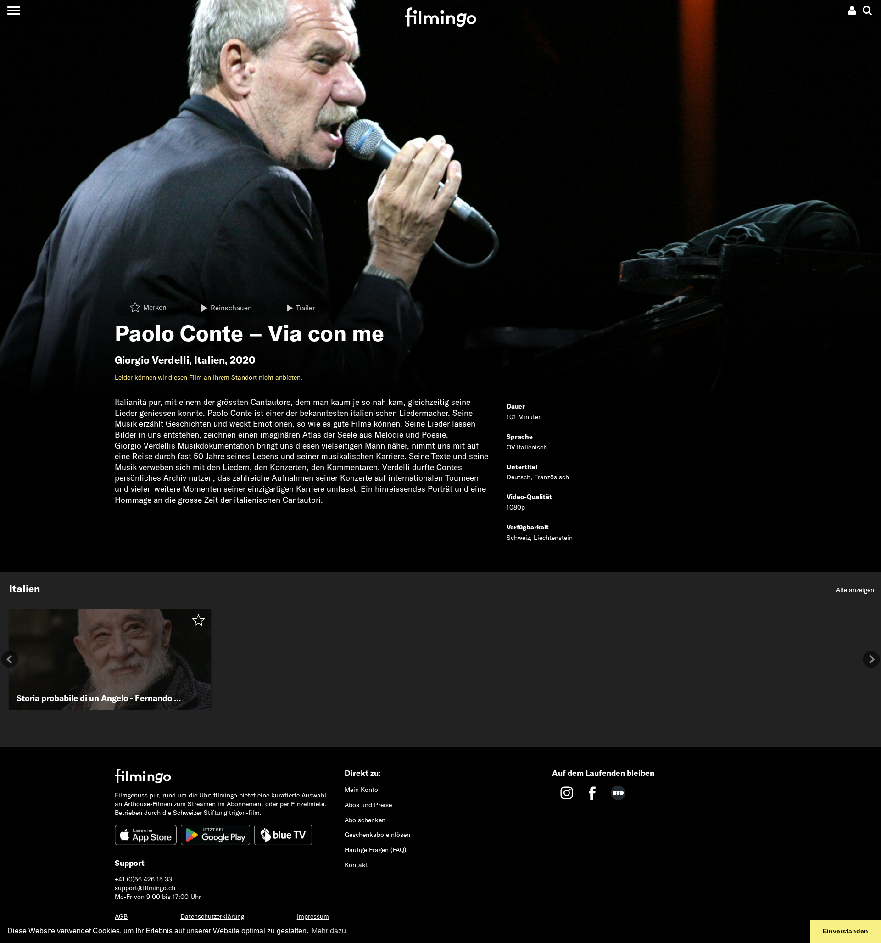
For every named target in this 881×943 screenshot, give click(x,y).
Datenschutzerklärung (212, 916)
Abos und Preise (368, 805)
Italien (209, 360)
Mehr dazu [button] (329, 931)
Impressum (313, 916)
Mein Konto (361, 790)
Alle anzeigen (855, 590)
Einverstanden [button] (845, 931)
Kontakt (356, 865)
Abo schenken (365, 820)
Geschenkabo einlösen (377, 835)
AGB (121, 916)
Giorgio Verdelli (152, 360)
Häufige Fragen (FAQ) (375, 850)
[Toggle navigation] (13, 10)
